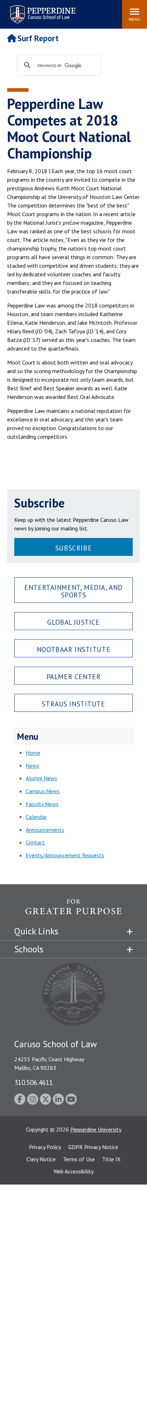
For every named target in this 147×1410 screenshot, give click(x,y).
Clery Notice (41, 1159)
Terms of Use (79, 1159)
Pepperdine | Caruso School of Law (41, 10)
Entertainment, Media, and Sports (73, 591)
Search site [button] (19, 10)
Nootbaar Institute (73, 649)
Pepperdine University (95, 1129)
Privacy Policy (45, 1147)
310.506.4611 (33, 1082)
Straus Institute (73, 703)
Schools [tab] (28, 949)
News (32, 765)
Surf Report (38, 38)
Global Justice (73, 622)
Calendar (36, 816)
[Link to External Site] (73, 911)
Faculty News (42, 804)
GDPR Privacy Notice (93, 1147)
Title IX (111, 1159)
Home (33, 752)
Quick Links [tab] (36, 931)
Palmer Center (73, 676)
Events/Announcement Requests (65, 855)
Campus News (43, 791)
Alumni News (41, 778)
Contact (35, 842)
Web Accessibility (73, 1171)
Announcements (45, 829)
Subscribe (73, 547)
